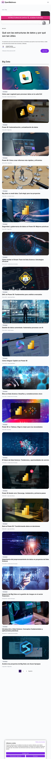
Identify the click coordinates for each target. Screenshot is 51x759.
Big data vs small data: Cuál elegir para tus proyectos (21, 193)
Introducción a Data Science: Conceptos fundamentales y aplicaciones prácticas (22, 630)
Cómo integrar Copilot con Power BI (14, 361)
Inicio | (3, 9)
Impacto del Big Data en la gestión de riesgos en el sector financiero (22, 595)
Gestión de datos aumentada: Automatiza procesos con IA (22, 327)
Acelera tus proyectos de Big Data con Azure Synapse (21, 664)
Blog (6, 9)
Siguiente (30, 671)
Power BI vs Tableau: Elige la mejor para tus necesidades (22, 427)
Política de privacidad (40, 742)
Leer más (44, 51)
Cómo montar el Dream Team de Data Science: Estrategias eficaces (23, 260)
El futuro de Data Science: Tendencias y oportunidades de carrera (25, 460)
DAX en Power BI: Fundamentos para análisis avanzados (22, 294)
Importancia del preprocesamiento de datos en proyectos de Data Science (25, 560)
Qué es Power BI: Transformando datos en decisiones (21, 526)
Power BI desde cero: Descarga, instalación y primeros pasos (24, 493)
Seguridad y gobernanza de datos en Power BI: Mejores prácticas (25, 226)
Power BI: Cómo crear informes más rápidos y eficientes (22, 160)
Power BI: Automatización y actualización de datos (20, 127)
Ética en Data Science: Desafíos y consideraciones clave (22, 394)
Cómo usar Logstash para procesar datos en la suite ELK (22, 94)
